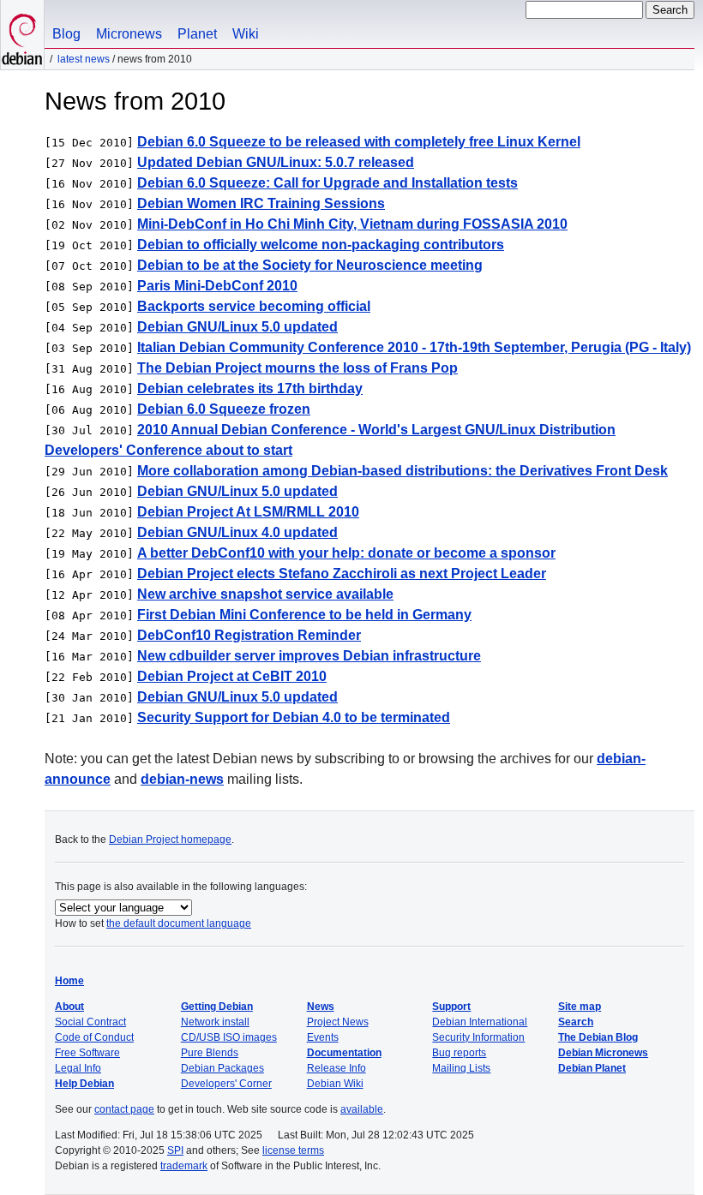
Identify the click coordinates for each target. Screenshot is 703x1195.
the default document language (178, 923)
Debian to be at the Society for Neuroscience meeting (310, 265)
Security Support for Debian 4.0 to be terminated (293, 717)
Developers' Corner (226, 1084)
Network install (215, 1022)
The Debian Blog (598, 1037)
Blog (66, 34)
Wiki (245, 34)
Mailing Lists (461, 1068)
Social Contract (90, 1022)
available (361, 1109)
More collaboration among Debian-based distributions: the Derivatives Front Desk (402, 470)
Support (451, 1007)
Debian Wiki (335, 1084)
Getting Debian (217, 1007)
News (320, 1007)
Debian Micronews (603, 1053)
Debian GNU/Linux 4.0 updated (237, 532)
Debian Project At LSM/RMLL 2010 (248, 512)
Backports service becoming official (253, 306)
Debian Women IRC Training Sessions (261, 203)
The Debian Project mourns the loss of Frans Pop (297, 368)
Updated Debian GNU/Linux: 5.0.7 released (275, 162)
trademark (183, 1166)
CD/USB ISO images (229, 1037)
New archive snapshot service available (265, 594)
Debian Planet (592, 1068)
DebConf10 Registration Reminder (249, 635)
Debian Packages (222, 1068)
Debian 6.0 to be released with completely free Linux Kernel (358, 141)
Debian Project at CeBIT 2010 (232, 676)
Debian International (479, 1022)
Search (575, 1022)
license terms (293, 1150)
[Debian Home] (22, 34)
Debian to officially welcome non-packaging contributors (320, 244)
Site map (579, 1007)
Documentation (344, 1053)
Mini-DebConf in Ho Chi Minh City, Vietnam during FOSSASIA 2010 (352, 224)
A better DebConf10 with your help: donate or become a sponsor (346, 553)
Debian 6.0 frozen (223, 409)
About (69, 1007)
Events (323, 1037)
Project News (338, 1022)
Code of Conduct (94, 1037)
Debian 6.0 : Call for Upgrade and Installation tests (327, 183)
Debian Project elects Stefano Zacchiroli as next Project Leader (341, 573)
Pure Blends (209, 1053)
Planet (197, 34)
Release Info (336, 1068)
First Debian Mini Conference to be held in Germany (304, 614)
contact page (124, 1109)
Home (69, 981)
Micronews (129, 34)
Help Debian (84, 1084)
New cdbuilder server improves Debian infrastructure (309, 655)
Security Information (478, 1037)
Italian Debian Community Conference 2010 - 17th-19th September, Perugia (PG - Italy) (414, 347)
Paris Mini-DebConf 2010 (217, 285)
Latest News (83, 59)
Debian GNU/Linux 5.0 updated (237, 327)
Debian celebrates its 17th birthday (250, 388)
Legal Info (78, 1068)
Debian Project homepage (170, 839)
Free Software (87, 1053)
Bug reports (459, 1053)
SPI (175, 1150)
